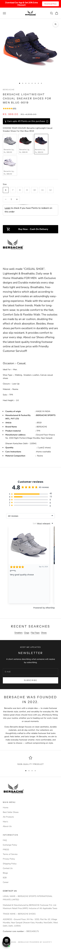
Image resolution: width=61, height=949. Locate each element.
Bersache (9, 90)
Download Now (50, 4)
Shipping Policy (9, 863)
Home (5, 807)
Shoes (44, 632)
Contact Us (8, 868)
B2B (5, 877)
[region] (30, 761)
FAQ (5, 840)
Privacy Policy (9, 859)
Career (6, 882)
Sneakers (18, 632)
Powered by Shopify (41, 942)
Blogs (5, 873)
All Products (8, 817)
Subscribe (30, 680)
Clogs (26, 632)
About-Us (7, 826)
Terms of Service (10, 854)
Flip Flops (35, 632)
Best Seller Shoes (11, 812)
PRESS (6, 849)
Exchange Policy (10, 845)
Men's (5, 821)
